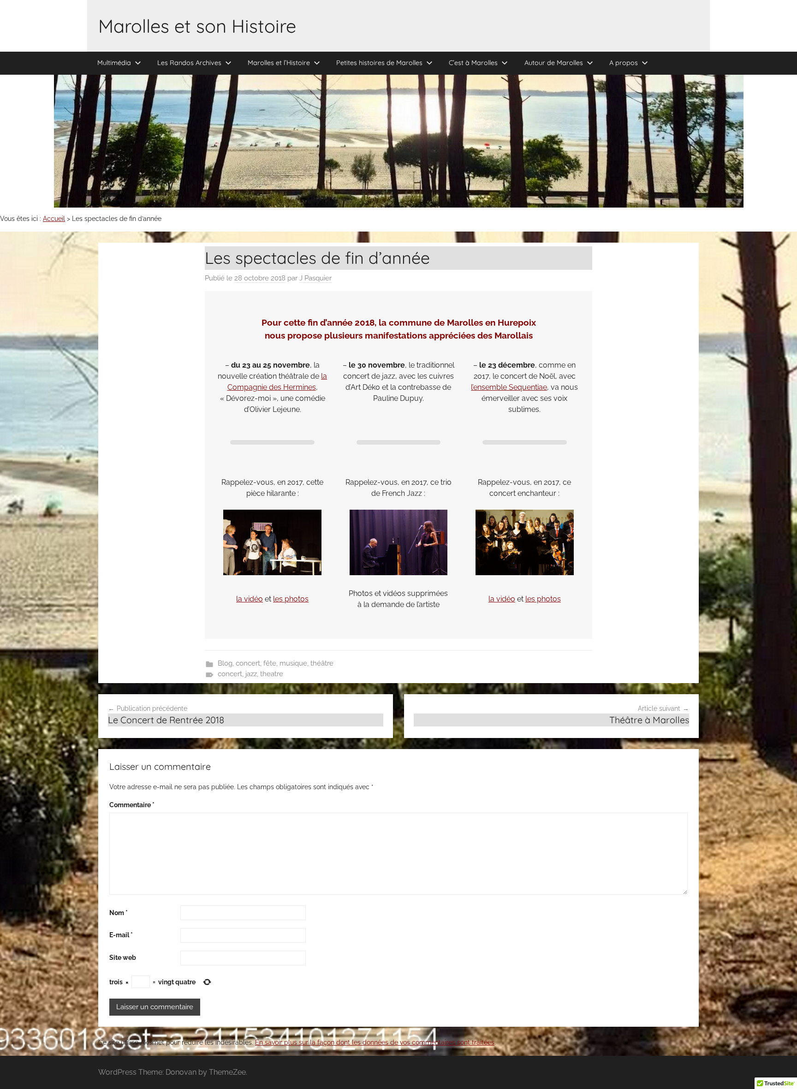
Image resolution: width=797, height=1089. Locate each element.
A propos (623, 63)
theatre (271, 674)
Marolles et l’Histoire (279, 63)
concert (248, 663)
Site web (122, 957)
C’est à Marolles (473, 63)
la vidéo (249, 599)
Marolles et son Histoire (197, 25)
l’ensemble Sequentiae (509, 387)
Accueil (54, 218)
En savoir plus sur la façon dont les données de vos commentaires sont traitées (374, 1042)
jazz (251, 674)
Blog (225, 663)
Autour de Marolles (553, 63)
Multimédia (114, 63)
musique (293, 663)
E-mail (121, 935)
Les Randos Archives (189, 63)
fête (269, 663)
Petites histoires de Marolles (379, 63)
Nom (118, 912)
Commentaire (132, 805)
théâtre (321, 663)
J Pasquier (315, 278)
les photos (291, 599)
